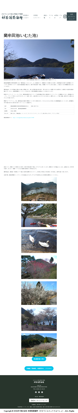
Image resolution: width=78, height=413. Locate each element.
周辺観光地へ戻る (39, 359)
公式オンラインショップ (39, 400)
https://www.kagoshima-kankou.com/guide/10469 (23, 117)
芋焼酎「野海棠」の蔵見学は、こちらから (39, 368)
